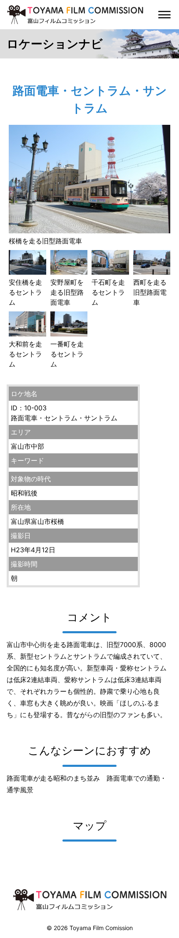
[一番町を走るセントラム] (69, 334)
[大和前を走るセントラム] (27, 334)
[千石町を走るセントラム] (110, 272)
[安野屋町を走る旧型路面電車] (69, 272)
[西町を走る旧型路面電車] (152, 272)
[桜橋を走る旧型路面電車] (89, 231)
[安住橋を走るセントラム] (27, 272)
